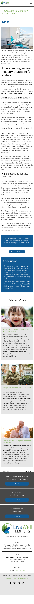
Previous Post (7, 471)
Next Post (28, 471)
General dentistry (6, 50)
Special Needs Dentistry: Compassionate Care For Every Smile (16, 330)
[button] (31, 2)
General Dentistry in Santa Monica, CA (17, 243)
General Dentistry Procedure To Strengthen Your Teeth (17, 388)
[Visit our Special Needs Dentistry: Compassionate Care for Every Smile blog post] (17, 316)
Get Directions (17, 484)
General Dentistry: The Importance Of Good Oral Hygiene (17, 441)
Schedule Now (17, 500)
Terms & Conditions (18, 578)
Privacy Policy (9, 578)
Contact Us (17, 516)
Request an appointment (12, 281)
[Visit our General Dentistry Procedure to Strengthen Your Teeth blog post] (17, 374)
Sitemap (26, 578)
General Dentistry (17, 252)
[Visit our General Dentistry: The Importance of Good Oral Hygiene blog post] (17, 427)
